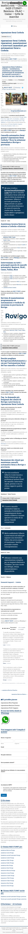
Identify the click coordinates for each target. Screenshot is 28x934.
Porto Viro (3, 119)
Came (13, 237)
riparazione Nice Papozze (9, 703)
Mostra (9, 36)
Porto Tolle (21, 120)
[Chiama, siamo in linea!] (25, 3)
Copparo (20, 124)
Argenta (15, 124)
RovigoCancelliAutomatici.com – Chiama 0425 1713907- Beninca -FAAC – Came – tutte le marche (14, 9)
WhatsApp (17, 87)
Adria (25, 117)
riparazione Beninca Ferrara (10, 705)
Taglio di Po (9, 119)
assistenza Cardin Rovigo (7, 858)
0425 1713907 (13, 59)
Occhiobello (16, 119)
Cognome (17, 743)
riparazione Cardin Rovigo (7, 875)
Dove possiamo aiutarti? (8, 762)
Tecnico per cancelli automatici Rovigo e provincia (13, 899)
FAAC (10, 237)
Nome (2, 743)
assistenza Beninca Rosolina (9, 690)
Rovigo (21, 117)
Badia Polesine (14, 120)
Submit (4, 795)
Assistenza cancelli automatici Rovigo (10, 855)
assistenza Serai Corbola (9, 287)
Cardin (23, 244)
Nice (9, 240)
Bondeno (9, 126)
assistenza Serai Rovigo (7, 868)
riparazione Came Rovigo (7, 873)
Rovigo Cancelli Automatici (9, 89)
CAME (11, 277)
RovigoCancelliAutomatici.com (18, 111)
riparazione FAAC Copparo (9, 708)
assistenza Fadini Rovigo (7, 863)
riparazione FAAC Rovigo (7, 878)
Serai (18, 248)
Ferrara (11, 124)
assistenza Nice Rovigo (7, 865)
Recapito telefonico (6, 754)
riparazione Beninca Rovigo (8, 870)
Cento (13, 126)
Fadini (5, 240)
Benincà (5, 237)
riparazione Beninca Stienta (19, 694)
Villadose (3, 122)
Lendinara (21, 119)
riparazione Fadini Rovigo (7, 880)
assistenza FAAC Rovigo (7, 860)
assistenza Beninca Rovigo (8, 850)
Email (2, 747)
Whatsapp (22, 130)
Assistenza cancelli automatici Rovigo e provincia (13, 896)
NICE (18, 281)
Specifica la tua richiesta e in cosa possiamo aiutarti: (13, 770)
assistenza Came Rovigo (7, 853)
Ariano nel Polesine (5, 120)
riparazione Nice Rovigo (7, 883)
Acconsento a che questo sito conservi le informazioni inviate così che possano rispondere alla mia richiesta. (15, 789)
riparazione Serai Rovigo (7, 885)
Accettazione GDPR (6, 785)
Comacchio (4, 126)
